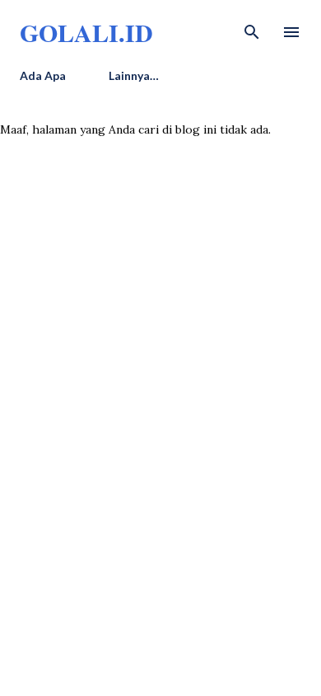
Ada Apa (43, 75)
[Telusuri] (252, 30)
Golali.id (86, 32)
